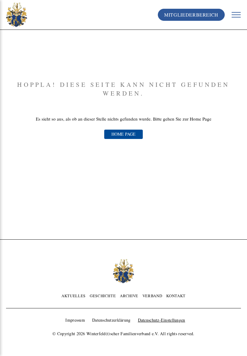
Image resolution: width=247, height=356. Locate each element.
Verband (152, 295)
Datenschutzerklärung (111, 320)
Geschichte (103, 295)
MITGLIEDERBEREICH (191, 14)
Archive (129, 295)
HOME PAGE (123, 134)
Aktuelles (73, 295)
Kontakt (175, 295)
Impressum (75, 320)
